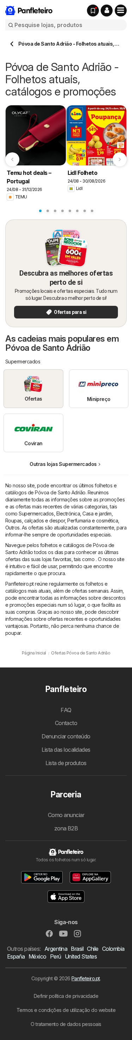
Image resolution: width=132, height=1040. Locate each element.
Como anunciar (66, 814)
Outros (12, 528)
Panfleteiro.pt (85, 978)
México (37, 956)
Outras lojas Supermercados (63, 464)
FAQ (66, 709)
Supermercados (36, 513)
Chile (92, 948)
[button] (107, 11)
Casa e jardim (96, 513)
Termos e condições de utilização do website (66, 1010)
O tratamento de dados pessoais (66, 1024)
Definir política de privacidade (66, 996)
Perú (55, 956)
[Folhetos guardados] (93, 11)
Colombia (113, 948)
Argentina (55, 948)
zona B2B (66, 828)
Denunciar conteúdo (66, 736)
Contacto (66, 722)
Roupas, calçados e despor (35, 521)
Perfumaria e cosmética (92, 521)
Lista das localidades (66, 749)
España (16, 956)
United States (81, 956)
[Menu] (121, 11)
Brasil (77, 948)
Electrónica (68, 513)
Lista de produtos (65, 762)
